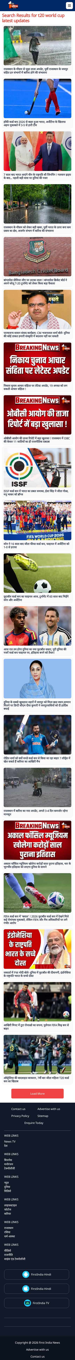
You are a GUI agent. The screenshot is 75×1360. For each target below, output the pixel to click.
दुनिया (7, 1187)
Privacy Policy (20, 1116)
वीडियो (7, 1250)
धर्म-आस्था (9, 1236)
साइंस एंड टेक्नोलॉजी (14, 1259)
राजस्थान (8, 1228)
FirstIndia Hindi (41, 1274)
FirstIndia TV (41, 1303)
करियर (7, 1214)
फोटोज (7, 1209)
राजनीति (8, 1255)
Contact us (18, 1109)
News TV (10, 1141)
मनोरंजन (8, 1164)
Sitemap (43, 1116)
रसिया (7, 1232)
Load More (37, 1093)
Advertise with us (49, 1109)
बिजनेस (8, 1160)
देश (6, 1146)
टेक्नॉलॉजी (9, 1168)
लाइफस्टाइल (10, 1205)
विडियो (7, 1191)
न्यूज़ (6, 1183)
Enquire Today (33, 1123)
